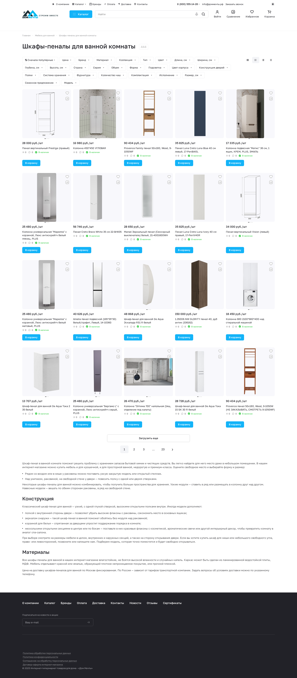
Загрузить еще (148, 438)
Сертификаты (172, 603)
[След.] (173, 449)
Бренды (66, 603)
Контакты (117, 603)
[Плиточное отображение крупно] (247, 60)
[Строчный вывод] (263, 60)
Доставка (98, 603)
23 (163, 449)
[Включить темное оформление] (273, 4)
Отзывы (152, 603)
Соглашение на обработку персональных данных (50, 660)
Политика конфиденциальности (40, 657)
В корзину (31, 162)
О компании (30, 603)
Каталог (49, 603)
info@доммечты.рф (212, 4)
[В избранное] (67, 93)
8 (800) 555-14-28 (187, 4)
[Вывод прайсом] (271, 60)
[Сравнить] (67, 98)
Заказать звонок (234, 4)
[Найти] (203, 14)
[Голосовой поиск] (197, 14)
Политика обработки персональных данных (47, 653)
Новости (135, 603)
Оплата (82, 603)
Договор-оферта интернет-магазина (43, 664)
